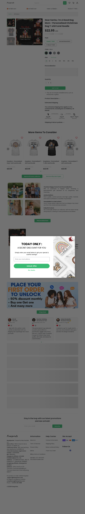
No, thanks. (31, 270)
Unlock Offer (32, 266)
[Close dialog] (72, 238)
